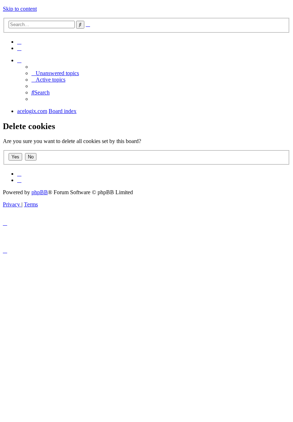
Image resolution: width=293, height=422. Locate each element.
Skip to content (20, 9)
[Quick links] (19, 60)
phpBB (39, 192)
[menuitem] (19, 42)
